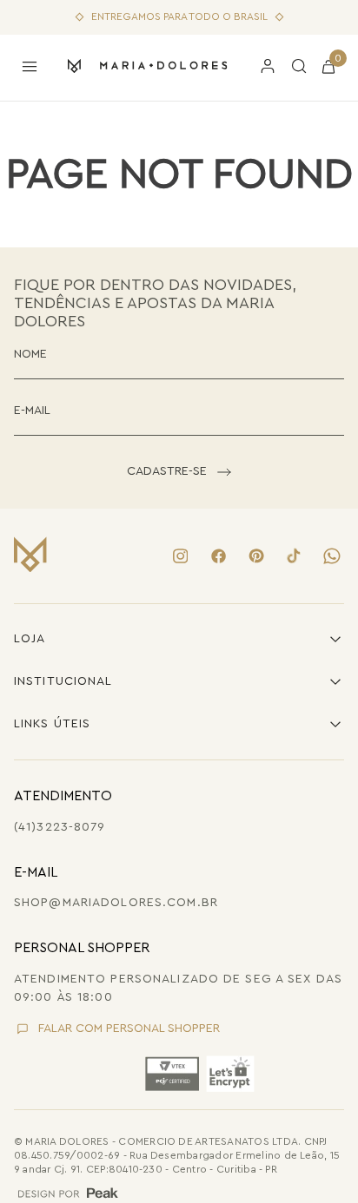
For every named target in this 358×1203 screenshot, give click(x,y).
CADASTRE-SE (167, 471)
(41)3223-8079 (60, 827)
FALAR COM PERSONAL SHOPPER (129, 1028)
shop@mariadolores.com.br (116, 903)
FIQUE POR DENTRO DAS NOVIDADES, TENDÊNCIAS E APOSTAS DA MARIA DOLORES (155, 302)
